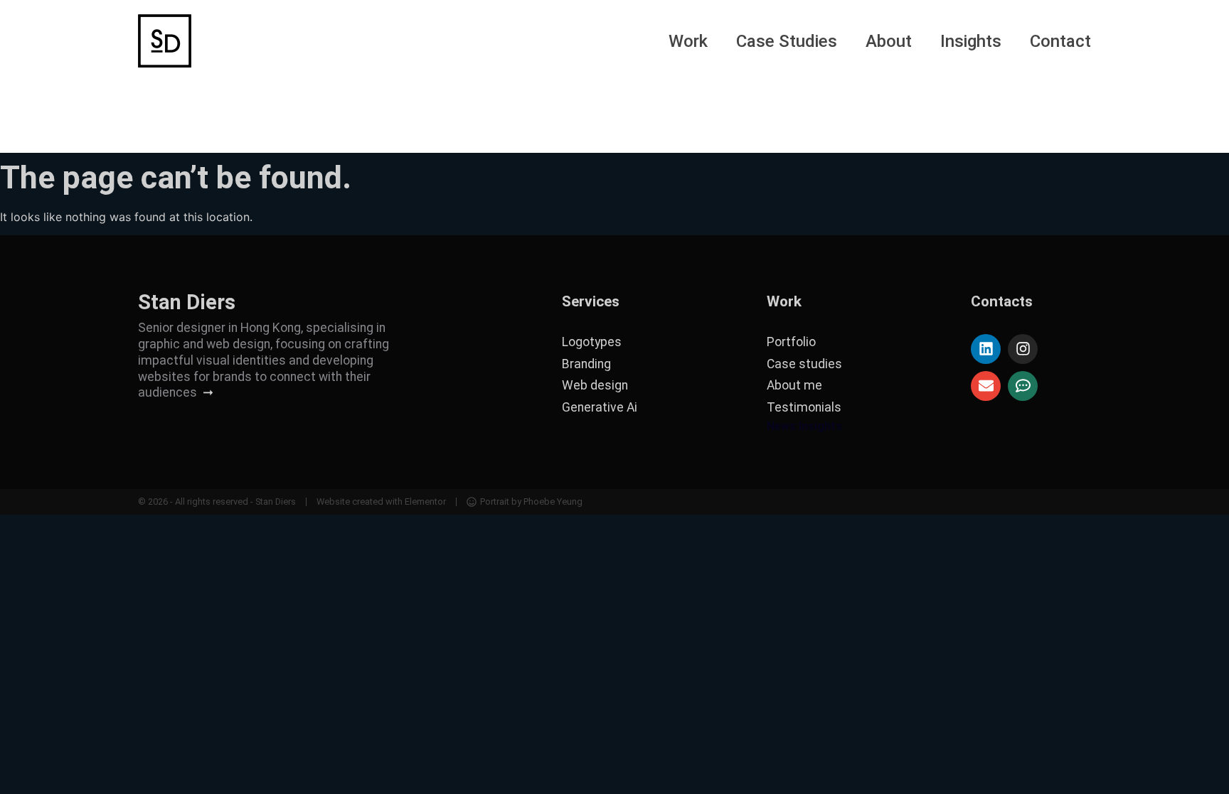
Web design (595, 385)
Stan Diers (186, 302)
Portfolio (791, 342)
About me (794, 385)
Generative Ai (599, 407)
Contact (1060, 41)
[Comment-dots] (1023, 386)
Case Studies (786, 41)
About (889, 41)
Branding (586, 364)
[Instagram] (1023, 349)
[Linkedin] (986, 349)
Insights (970, 41)
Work (688, 41)
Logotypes (592, 342)
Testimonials (804, 407)
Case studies (804, 364)
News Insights (804, 426)
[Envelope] (986, 386)
